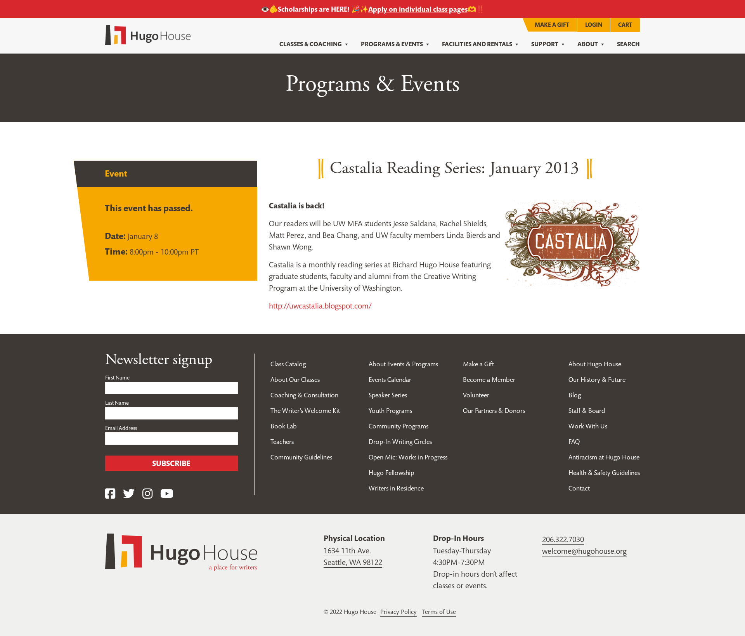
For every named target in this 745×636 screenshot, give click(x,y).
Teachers (282, 441)
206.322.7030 (563, 539)
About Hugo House (594, 364)
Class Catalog (288, 364)
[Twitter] (129, 494)
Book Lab (283, 426)
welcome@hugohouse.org (584, 551)
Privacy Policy (398, 611)
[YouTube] (166, 494)
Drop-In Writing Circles (400, 441)
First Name (117, 377)
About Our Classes (295, 379)
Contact (579, 488)
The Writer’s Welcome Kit (305, 410)
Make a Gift (552, 24)
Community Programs (398, 426)
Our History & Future (596, 379)
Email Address (121, 428)
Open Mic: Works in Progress (408, 457)
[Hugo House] (181, 552)
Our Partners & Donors (494, 410)
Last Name (117, 402)
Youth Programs (390, 410)
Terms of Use (439, 611)
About (587, 44)
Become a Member (489, 379)
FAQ (574, 441)
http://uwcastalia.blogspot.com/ (320, 306)
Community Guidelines (301, 457)
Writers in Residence (396, 488)
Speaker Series (388, 395)
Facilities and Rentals (477, 44)
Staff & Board (586, 410)
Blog (574, 395)
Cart (625, 24)
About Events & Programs (403, 364)
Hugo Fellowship (391, 472)
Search (628, 44)
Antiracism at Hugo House (603, 457)
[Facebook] (110, 494)
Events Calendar (390, 379)
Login (593, 24)
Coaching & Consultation (304, 395)
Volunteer (476, 395)
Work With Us (587, 426)
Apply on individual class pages (418, 9)
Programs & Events (392, 44)
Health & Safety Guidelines (604, 472)
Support (544, 44)
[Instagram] (147, 494)
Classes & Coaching (310, 44)
